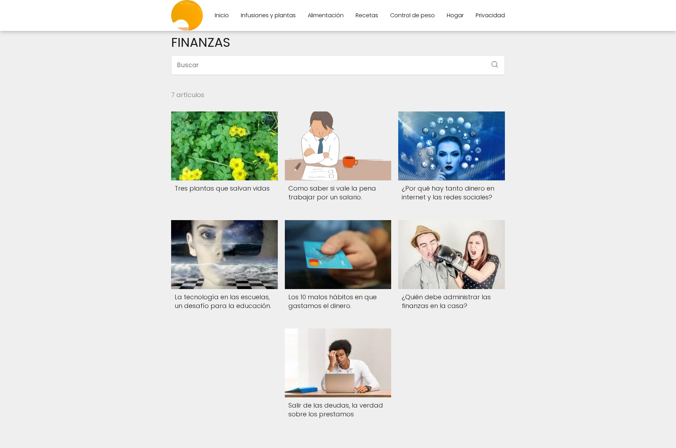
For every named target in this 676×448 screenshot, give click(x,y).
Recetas (367, 15)
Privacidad (490, 15)
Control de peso (412, 15)
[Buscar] (492, 62)
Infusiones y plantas (268, 15)
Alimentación (326, 15)
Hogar (455, 15)
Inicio (222, 15)
